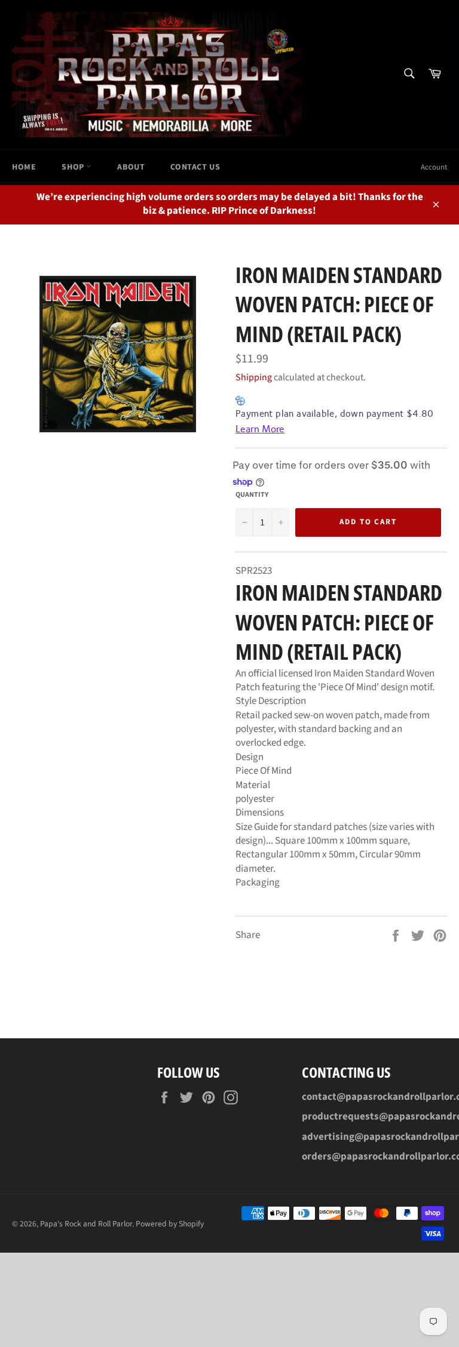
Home (24, 167)
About (131, 167)
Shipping (253, 377)
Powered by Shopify (170, 1223)
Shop (74, 167)
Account (434, 167)
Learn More (259, 429)
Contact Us (195, 167)
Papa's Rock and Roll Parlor (86, 1223)
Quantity (251, 495)
